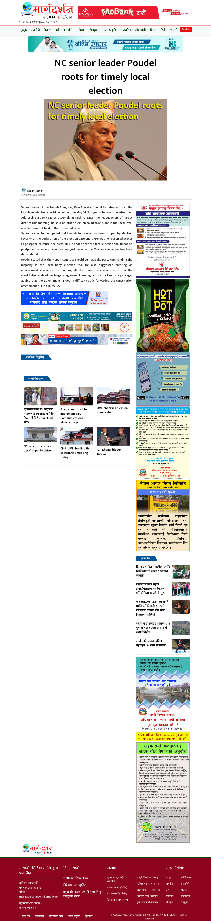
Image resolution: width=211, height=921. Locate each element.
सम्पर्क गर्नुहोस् (74, 916)
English (186, 29)
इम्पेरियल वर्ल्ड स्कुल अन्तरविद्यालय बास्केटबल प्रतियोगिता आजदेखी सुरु (150, 589)
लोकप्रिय (145, 558)
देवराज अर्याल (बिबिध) (117, 887)
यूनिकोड (89, 916)
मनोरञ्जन (81, 30)
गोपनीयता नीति (56, 916)
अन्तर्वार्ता (67, 30)
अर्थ (57, 30)
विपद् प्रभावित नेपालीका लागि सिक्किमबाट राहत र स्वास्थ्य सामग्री (153, 571)
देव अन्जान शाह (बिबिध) (118, 900)
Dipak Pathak (35, 191)
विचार (153, 30)
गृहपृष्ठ (24, 30)
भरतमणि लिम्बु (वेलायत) (147, 896)
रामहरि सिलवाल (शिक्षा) (147, 878)
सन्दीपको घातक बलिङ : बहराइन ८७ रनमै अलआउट (151, 643)
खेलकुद (93, 30)
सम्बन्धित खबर (36, 378)
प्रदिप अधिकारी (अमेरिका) (148, 890)
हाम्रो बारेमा (39, 916)
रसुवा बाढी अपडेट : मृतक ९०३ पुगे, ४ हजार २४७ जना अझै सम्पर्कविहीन (153, 628)
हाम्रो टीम (26, 916)
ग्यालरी (173, 30)
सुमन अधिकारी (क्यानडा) (147, 902)
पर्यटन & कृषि (109, 30)
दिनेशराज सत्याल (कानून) (148, 884)
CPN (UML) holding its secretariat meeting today (75, 453)
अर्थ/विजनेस (186, 878)
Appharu (149, 919)
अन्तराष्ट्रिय (125, 30)
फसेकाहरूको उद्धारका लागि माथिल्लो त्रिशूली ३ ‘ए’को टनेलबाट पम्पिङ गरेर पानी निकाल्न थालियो (152, 608)
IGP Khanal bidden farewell (109, 452)
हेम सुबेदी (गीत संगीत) (117, 894)
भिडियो (184, 890)
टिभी (163, 30)
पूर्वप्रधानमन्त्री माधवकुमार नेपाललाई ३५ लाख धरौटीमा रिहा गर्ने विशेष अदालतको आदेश (40, 416)
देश (167, 890)
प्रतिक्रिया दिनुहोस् (35, 357)
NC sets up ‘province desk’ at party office (37, 448)
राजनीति (35, 30)
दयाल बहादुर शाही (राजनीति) (115, 879)
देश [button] (46, 30)
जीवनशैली (140, 30)
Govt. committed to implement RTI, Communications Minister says (73, 416)
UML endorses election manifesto (112, 410)
